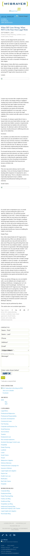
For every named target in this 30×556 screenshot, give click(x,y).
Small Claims (5, 455)
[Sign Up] (3, 535)
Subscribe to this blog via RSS (14, 388)
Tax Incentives (5, 431)
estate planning (12, 312)
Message (5, 356)
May (6, 402)
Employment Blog (6, 493)
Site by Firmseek (6, 551)
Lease (2, 452)
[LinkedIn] (14, 535)
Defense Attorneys (6, 463)
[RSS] (6, 535)
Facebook (5, 393)
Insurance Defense (6, 468)
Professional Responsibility (8, 416)
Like (12, 310)
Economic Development (8, 418)
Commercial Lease (6, 421)
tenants (3, 318)
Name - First (6, 330)
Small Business (5, 429)
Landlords (9, 314)
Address (5, 342)
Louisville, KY (21, 523)
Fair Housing (4, 424)
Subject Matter (7, 350)
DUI (6, 312)
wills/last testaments (6, 320)
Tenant (3, 457)
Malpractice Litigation (7, 460)
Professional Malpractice (8, 413)
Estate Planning (5, 447)
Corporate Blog (5, 491)
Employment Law (6, 437)
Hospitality (4, 444)
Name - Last (6, 334)
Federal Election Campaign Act (10, 465)
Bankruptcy (4, 478)
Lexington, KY (9, 523)
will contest (9, 318)
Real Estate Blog (6, 513)
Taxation (3, 434)
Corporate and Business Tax (9, 426)
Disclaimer (10, 545)
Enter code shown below (10, 370)
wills (14, 318)
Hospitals (3, 484)
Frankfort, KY (15, 526)
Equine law (4, 473)
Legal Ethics (4, 411)
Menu (19, 9)
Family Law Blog (5, 498)
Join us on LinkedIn (8, 390)
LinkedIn (16, 310)
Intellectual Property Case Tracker (10, 508)
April (6, 404)
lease (13, 314)
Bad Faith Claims (6, 481)
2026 (2, 400)
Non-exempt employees (7, 439)
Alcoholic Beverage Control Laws (10, 442)
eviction (3, 314)
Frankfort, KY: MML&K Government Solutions (15, 529)
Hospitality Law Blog (7, 504)
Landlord (3, 450)
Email (4, 346)
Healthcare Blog (5, 501)
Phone (4, 338)
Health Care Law (6, 476)
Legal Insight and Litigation (8, 471)
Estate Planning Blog (7, 496)
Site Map (15, 547)
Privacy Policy (5, 547)
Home (2, 545)
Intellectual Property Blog (8, 506)
